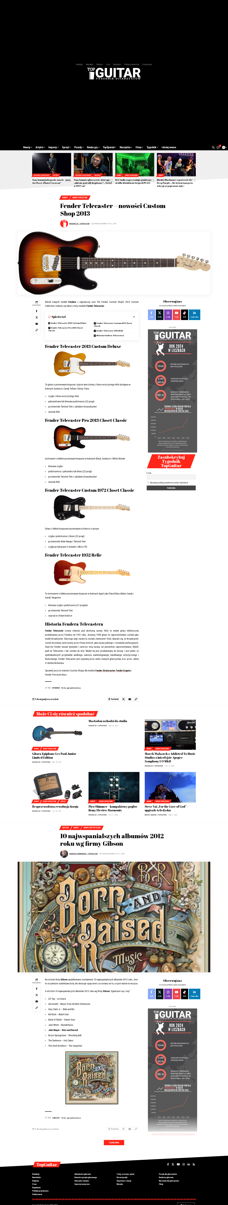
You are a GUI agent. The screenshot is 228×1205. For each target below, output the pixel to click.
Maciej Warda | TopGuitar (156, 815)
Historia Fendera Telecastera (110, 335)
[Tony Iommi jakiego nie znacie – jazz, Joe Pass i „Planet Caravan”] (51, 164)
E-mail (149, 473)
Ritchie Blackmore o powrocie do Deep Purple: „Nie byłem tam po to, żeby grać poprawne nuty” (175, 182)
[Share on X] (37, 317)
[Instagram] (168, 314)
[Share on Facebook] (37, 311)
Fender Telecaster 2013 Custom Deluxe (69, 323)
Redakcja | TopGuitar (79, 224)
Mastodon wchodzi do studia (108, 721)
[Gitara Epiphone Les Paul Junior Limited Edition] (57, 734)
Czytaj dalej (114, 1142)
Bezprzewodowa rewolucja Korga (55, 806)
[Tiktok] (184, 314)
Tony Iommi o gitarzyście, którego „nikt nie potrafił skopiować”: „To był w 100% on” (93, 182)
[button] (213, 147)
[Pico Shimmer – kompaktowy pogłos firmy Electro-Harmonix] (114, 787)
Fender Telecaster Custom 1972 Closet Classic (113, 324)
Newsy (119, 175)
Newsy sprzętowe (131, 175)
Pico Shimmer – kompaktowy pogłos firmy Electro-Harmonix (113, 808)
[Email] (37, 323)
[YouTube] (178, 1164)
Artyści (55, 175)
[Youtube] (176, 314)
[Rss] (194, 1164)
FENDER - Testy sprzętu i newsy (66, 688)
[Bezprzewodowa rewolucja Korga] (57, 787)
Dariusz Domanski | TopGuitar (83, 854)
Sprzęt (63, 801)
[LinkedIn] (194, 314)
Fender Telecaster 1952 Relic (110, 330)
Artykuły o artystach (41, 175)
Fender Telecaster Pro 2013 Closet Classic (65, 329)
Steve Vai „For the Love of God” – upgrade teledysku (166, 808)
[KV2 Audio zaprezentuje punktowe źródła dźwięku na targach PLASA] (134, 164)
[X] (159, 314)
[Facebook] (151, 314)
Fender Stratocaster (105, 670)
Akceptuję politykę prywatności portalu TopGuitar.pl (169, 483)
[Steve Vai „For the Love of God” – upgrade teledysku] (170, 787)
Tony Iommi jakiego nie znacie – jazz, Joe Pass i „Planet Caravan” (51, 181)
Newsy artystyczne (92, 828)
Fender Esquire (123, 670)
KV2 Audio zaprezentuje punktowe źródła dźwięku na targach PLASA (133, 181)
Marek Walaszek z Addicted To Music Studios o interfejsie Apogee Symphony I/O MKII (170, 757)
